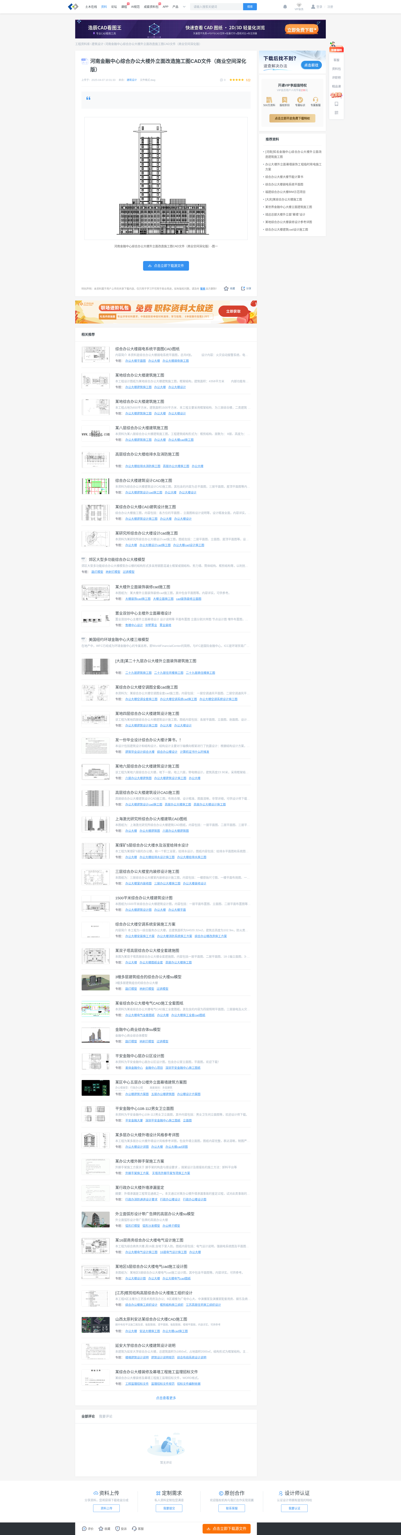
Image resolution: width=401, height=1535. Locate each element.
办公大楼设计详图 (137, 1146)
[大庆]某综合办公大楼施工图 (283, 199)
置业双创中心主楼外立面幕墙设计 (143, 613)
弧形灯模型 (132, 1225)
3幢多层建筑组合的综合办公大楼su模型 (148, 977)
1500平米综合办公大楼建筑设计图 (144, 898)
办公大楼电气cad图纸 (176, 1278)
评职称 (336, 77)
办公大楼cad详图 (176, 1146)
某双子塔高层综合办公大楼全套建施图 (147, 951)
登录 (319, 6)
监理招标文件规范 (163, 1383)
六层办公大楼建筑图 (138, 778)
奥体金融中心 (134, 1067)
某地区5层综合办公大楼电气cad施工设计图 (151, 1267)
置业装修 (165, 625)
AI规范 (135, 6)
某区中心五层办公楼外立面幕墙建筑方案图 (151, 1082)
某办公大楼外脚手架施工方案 (139, 1161)
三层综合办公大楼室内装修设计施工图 (147, 872)
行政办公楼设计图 (194, 1199)
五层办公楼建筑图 (163, 1094)
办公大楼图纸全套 (151, 962)
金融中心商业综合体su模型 (138, 1030)
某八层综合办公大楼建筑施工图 (141, 428)
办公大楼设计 (177, 387)
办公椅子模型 (171, 1225)
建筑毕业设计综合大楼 (140, 751)
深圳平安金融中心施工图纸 (182, 1067)
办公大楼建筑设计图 (138, 909)
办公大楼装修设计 (194, 883)
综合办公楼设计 (167, 751)
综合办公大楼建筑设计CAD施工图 (143, 481)
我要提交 (169, 1508)
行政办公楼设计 (170, 1199)
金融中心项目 (154, 1067)
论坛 (114, 6)
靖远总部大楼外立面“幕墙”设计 (285, 214)
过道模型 (129, 571)
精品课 (336, 86)
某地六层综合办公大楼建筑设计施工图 (147, 766)
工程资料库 (82, 44)
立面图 (187, 1120)
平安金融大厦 (134, 1120)
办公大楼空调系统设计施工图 (218, 699)
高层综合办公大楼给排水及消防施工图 (147, 454)
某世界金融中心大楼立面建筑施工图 (288, 207)
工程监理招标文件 (137, 1383)
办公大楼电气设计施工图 (141, 1252)
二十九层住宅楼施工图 (168, 672)
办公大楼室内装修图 (138, 883)
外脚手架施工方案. (137, 1173)
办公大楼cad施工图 (181, 439)
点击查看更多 (166, 1398)
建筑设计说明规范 (163, 1357)
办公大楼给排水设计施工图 (157, 857)
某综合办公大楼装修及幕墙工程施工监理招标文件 (156, 1372)
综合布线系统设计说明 (191, 1357)
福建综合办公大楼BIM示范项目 (285, 192)
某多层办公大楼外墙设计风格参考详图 (147, 1135)
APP (165, 6)
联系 (202, 288)
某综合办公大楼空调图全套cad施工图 (146, 687)
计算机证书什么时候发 (194, 751)
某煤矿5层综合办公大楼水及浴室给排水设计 (152, 845)
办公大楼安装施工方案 (140, 936)
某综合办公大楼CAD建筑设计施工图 (145, 507)
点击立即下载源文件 (229, 1529)
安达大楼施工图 (150, 1331)
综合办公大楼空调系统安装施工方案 (145, 924)
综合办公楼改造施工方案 (211, 936)
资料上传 (106, 1508)
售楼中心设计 (134, 625)
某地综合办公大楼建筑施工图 (139, 375)
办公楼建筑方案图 (137, 1094)
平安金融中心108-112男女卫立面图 (144, 1109)
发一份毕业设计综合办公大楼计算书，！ (149, 740)
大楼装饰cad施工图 (138, 598)
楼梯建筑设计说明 (137, 1357)
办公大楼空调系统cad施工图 (178, 699)
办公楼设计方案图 (188, 1094)
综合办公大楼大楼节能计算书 (284, 176)
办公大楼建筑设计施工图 (141, 518)
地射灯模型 (113, 571)
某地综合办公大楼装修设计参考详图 (288, 222)
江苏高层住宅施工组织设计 (203, 1304)
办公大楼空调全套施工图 (141, 699)
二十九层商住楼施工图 (200, 672)
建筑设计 (97, 44)
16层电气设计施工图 (173, 1252)
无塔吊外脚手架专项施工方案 (171, 1173)
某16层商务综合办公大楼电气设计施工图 (149, 1240)
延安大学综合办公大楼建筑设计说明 (145, 1346)
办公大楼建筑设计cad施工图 (143, 492)
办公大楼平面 (177, 909)
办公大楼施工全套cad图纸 (188, 1015)
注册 (328, 6)
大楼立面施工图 (163, 598)
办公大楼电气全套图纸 (140, 1015)
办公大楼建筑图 (150, 830)
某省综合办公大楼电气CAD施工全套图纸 (149, 1003)
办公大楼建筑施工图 (138, 387)
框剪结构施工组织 (171, 1304)
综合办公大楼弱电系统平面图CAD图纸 (147, 349)
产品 (175, 6)
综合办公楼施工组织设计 (141, 1304)
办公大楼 (154, 360)
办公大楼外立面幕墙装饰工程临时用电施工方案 (293, 167)
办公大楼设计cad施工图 (155, 545)
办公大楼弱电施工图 (175, 360)
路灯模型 (97, 571)
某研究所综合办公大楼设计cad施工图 (146, 533)
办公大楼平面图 (135, 360)
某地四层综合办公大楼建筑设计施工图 (147, 714)
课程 (124, 6)
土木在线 (91, 6)
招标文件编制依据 (188, 1383)
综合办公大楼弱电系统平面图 (284, 184)
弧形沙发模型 (151, 1225)
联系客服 (232, 1508)
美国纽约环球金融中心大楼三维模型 (119, 640)
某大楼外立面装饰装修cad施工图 (142, 587)
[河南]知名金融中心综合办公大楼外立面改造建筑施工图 (293, 154)
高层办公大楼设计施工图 (210, 804)
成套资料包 (151, 6)
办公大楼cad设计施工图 (188, 545)
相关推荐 (88, 334)
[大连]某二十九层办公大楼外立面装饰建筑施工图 (155, 661)
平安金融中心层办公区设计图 (139, 1056)
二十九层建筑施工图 (138, 672)
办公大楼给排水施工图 (191, 857)
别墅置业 (151, 625)
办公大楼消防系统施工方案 (174, 936)
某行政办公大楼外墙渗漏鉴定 (139, 1188)
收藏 (232, 288)
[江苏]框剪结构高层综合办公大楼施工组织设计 (154, 1293)
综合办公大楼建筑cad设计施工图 (286, 229)
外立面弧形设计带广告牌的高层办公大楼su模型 (154, 1214)
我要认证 (294, 1508)
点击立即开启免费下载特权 (292, 118)
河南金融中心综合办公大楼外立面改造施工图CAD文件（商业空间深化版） (153, 44)
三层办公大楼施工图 (167, 883)
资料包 (336, 68)
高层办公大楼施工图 (176, 466)
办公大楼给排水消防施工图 (142, 466)
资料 (104, 6)
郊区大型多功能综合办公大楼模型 (117, 560)
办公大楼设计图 (135, 1278)
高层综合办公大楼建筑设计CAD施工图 (147, 793)
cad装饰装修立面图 (188, 598)
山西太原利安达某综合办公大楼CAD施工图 (151, 1319)
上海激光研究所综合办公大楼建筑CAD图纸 (151, 819)
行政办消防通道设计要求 (141, 1199)
